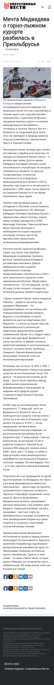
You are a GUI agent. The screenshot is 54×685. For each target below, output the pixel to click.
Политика (11, 49)
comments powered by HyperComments (24, 608)
